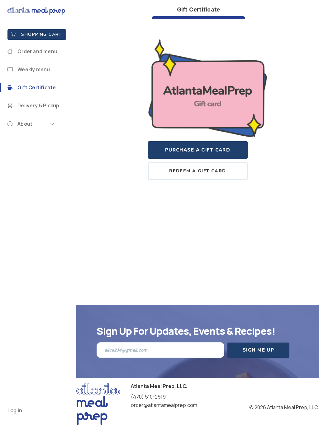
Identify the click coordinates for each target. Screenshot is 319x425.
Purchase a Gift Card (197, 150)
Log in (14, 410)
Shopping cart (41, 34)
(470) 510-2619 (148, 396)
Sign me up (258, 350)
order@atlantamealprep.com (164, 405)
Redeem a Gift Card (197, 171)
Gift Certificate (198, 9)
